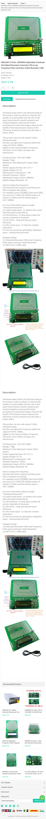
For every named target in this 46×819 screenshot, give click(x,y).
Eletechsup (22, 816)
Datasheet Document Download (26, 99)
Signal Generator (12, 3)
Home (3, 3)
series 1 (23, 3)
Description (6, 99)
